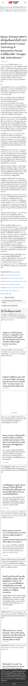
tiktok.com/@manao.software (13, 284)
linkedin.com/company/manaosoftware (16, 281)
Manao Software (9, 297)
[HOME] (14, 2)
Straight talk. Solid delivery (10, 305)
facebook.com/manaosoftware (15, 278)
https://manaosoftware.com (13, 275)
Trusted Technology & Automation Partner (12, 301)
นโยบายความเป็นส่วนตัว (14, 675)
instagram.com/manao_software (15, 287)
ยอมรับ (14, 684)
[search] (25, 2)
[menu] (2, 2)
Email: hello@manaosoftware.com (10, 290)
